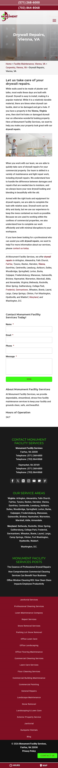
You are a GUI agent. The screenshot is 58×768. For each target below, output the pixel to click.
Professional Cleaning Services (29, 606)
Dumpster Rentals (29, 730)
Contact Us (47, 755)
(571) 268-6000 (34, 468)
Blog (29, 737)
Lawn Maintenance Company (29, 613)
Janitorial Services (29, 600)
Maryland (33, 297)
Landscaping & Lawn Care (29, 710)
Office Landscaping (29, 645)
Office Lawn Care (29, 639)
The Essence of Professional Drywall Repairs (29, 567)
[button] (54, 21)
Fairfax (9, 264)
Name (10, 324)
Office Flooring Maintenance (29, 652)
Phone (10, 346)
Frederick (10, 289)
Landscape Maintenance (29, 697)
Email (9, 335)
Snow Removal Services (29, 626)
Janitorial (29, 723)
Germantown (22, 289)
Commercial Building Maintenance (29, 678)
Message (11, 356)
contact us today (21, 248)
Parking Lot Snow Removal (29, 632)
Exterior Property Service (29, 717)
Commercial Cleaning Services (29, 658)
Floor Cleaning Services (29, 671)
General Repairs (29, 691)
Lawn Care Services (29, 665)
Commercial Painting (29, 684)
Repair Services (29, 619)
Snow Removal (29, 704)
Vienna (41, 264)
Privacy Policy (29, 751)
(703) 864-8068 (34, 472)
